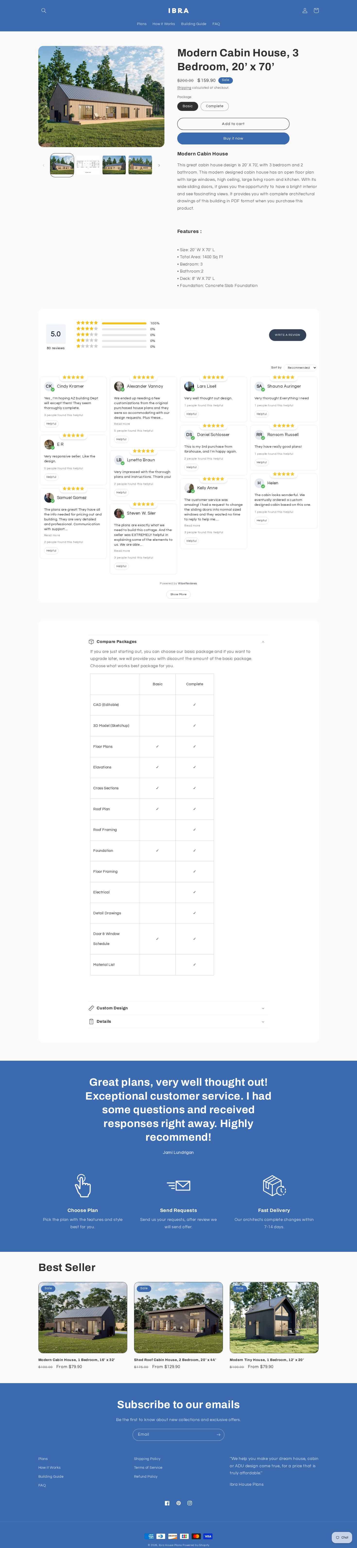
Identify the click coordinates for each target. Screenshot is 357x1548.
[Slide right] (159, 165)
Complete (214, 106)
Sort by (276, 367)
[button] (44, 10)
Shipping (184, 87)
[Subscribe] (218, 1435)
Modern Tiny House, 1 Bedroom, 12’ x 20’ (267, 1360)
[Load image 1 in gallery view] (62, 165)
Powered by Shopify (196, 1545)
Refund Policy (146, 1476)
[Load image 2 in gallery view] (88, 165)
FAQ (42, 1485)
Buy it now (233, 138)
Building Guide (51, 1476)
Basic (188, 106)
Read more (52, 535)
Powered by (178, 583)
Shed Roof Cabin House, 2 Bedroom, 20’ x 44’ (175, 1360)
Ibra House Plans (170, 1545)
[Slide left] (43, 165)
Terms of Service (148, 1467)
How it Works (49, 1467)
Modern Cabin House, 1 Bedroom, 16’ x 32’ (76, 1360)
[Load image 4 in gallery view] (140, 165)
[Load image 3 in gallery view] (114, 165)
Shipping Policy (147, 1459)
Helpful (51, 423)
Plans (43, 1459)
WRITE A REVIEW (287, 335)
